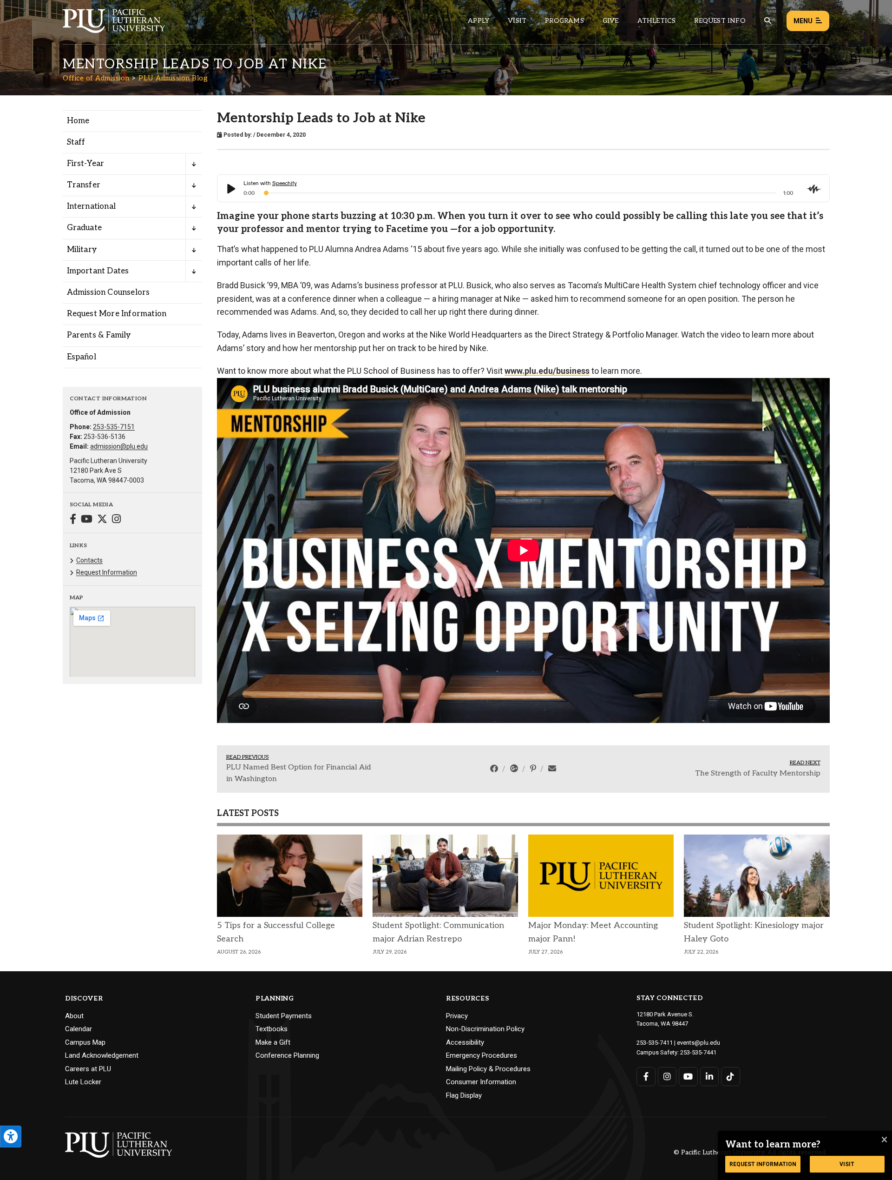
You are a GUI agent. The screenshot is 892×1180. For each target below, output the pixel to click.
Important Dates (98, 271)
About (74, 1016)
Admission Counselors (108, 292)
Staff (76, 142)
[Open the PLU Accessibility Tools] (10, 1136)
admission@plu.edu (119, 446)
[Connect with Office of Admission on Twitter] (102, 520)
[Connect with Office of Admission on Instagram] (116, 520)
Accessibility (465, 1042)
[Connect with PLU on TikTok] (730, 1076)
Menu (803, 21)
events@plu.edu (698, 1042)
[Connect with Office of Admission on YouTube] (86, 520)
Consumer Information (481, 1082)
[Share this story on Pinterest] (534, 768)
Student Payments (284, 1016)
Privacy (457, 1016)
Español (81, 357)
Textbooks (272, 1029)
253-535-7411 (654, 1042)
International (91, 206)
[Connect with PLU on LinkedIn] (709, 1076)
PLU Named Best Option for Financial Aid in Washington (298, 773)
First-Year (86, 163)
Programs (564, 21)
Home (78, 121)
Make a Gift (273, 1042)
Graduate (84, 227)
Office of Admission (96, 78)
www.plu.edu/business (547, 371)
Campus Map (85, 1042)
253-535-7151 (114, 427)
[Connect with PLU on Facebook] (646, 1076)
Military (82, 249)
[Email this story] (552, 768)
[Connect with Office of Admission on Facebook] (73, 520)
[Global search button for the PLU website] (767, 20)
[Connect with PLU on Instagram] (667, 1076)
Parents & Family (99, 335)
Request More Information (117, 313)
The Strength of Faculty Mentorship (757, 773)
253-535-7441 (698, 1052)
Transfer (84, 185)
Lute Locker (83, 1082)
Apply (478, 21)
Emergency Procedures (481, 1055)
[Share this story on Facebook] (495, 768)
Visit (517, 21)
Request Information (106, 572)
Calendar (78, 1029)
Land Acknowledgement (101, 1055)
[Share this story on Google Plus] (515, 768)
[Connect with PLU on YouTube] (688, 1076)
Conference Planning (287, 1055)
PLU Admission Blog (173, 78)
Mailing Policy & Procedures (488, 1069)
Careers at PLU (88, 1069)
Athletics (656, 21)
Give (611, 21)
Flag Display (464, 1095)
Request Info (719, 21)
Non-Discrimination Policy (485, 1029)
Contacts (89, 560)
